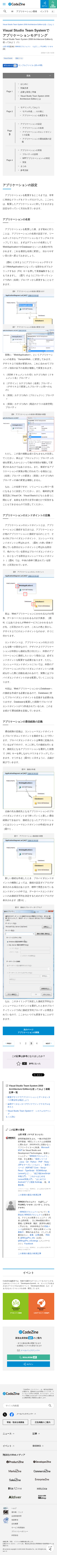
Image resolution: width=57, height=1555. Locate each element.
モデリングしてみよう (30, 107)
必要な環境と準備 (28, 91)
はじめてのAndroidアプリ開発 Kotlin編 (32, 1180)
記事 (37, 1234)
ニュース (7, 1433)
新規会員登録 (29, 1357)
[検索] (5, 11)
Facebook (28, 1243)
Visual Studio (8, 58)
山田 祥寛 (6, 46)
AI (12, 11)
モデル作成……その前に (33, 111)
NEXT (48, 1043)
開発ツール (19, 58)
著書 (31, 1234)
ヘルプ (13, 1508)
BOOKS (37, 1445)
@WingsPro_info (27, 1237)
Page (10, 91)
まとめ (23, 166)
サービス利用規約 (18, 1527)
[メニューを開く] (4, 4)
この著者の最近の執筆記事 (29, 1194)
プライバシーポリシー (19, 1531)
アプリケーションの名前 (33, 127)
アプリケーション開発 (26, 11)
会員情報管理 (16, 1516)
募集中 (21, 1232)
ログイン (30, 1364)
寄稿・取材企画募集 (15, 1422)
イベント (7, 1445)
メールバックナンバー (30, 1350)
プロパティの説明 (30, 154)
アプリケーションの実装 (31, 150)
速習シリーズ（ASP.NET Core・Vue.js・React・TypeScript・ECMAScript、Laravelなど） (34, 1169)
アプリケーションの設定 (31, 123)
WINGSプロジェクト (39, 1156)
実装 (24, 162)
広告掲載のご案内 (42, 1422)
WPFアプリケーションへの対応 (36, 158)
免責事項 (14, 1520)
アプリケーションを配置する (35, 115)
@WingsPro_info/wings (28, 1240)
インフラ (44, 11)
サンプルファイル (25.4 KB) (30, 65)
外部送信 (14, 1535)
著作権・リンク (17, 1512)
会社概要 (14, 1523)
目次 (28, 75)
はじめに (24, 83)
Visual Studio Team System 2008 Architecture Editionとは (34, 97)
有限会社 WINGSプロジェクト (34, 1213)
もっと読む (10, 1116)
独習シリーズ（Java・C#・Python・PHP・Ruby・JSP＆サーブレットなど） (34, 1161)
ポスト (39, 1074)
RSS (48, 1234)
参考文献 (24, 170)
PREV (9, 1043)
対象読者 (24, 87)
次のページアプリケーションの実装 (28, 1031)
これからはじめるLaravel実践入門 (31, 1177)
